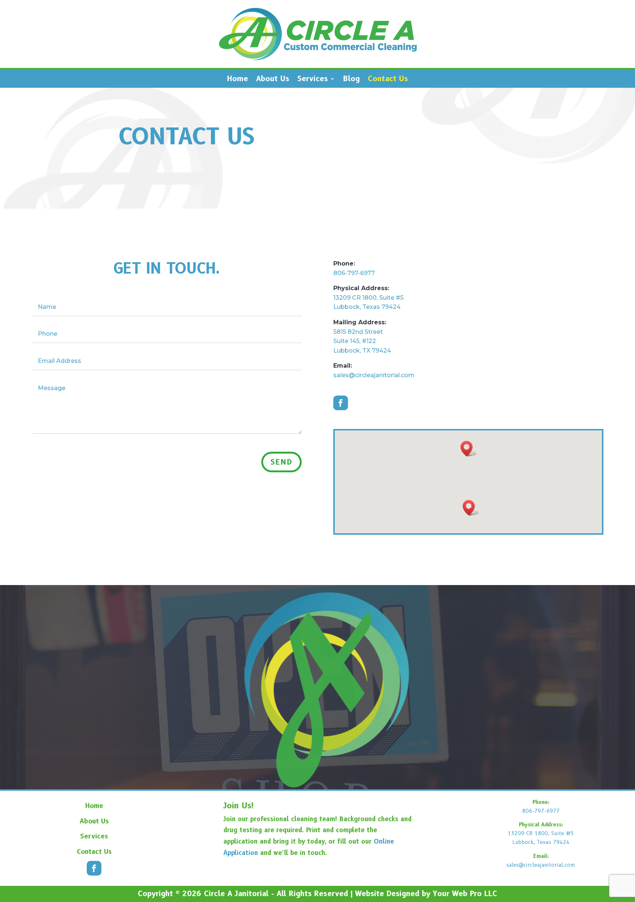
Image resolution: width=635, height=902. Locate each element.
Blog (351, 79)
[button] (471, 508)
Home (237, 79)
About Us (272, 79)
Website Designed (387, 893)
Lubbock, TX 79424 (362, 350)
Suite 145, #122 (354, 341)
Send (281, 462)
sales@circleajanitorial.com (374, 375)
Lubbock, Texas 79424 (367, 306)
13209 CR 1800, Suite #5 (368, 297)
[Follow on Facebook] (340, 403)
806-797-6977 (354, 273)
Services (312, 79)
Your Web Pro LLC (465, 893)
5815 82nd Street (358, 331)
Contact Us (388, 79)
